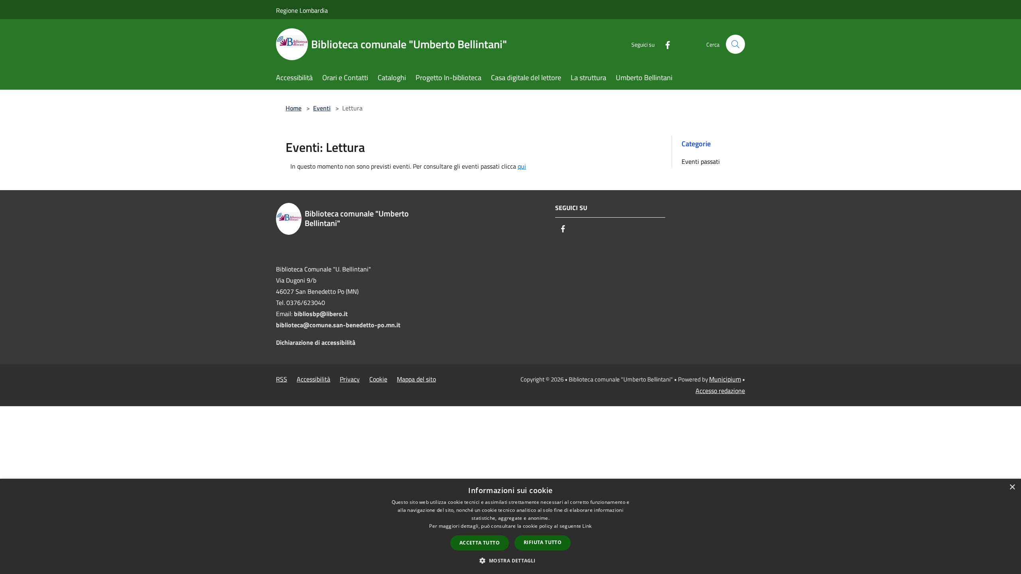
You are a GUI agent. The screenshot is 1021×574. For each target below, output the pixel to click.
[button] (510, 560)
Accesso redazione (720, 390)
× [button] (1012, 487)
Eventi (322, 108)
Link (586, 526)
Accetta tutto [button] (479, 542)
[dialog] (510, 526)
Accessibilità (313, 379)
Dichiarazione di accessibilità (315, 342)
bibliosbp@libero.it (321, 313)
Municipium (725, 379)
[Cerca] (735, 44)
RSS (281, 379)
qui (522, 166)
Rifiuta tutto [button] (543, 542)
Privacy (350, 379)
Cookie (378, 379)
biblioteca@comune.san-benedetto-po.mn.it (338, 325)
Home (294, 108)
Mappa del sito (416, 379)
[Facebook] (664, 44)
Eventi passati (701, 161)
